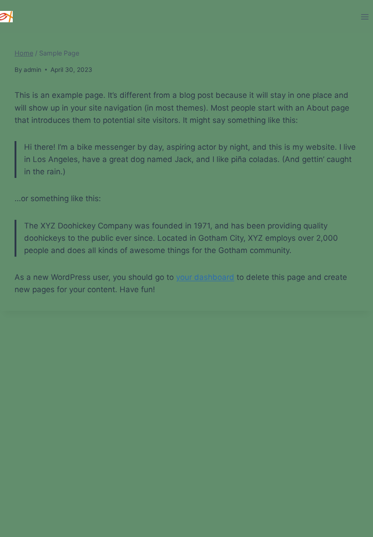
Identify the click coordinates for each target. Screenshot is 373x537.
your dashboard (205, 277)
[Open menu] (364, 17)
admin (32, 69)
